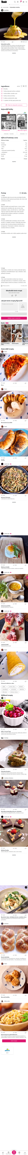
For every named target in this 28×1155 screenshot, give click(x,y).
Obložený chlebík (5, 567)
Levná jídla (5, 7)
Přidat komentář (14, 314)
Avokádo (13, 689)
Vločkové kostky (5, 850)
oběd (3, 686)
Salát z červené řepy (6, 731)
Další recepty (14, 1040)
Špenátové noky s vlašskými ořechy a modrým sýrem (13, 917)
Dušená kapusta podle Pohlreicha (9, 1034)
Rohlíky (3, 460)
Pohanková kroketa (5, 771)
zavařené (5, 689)
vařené (21, 686)
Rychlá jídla (14, 692)
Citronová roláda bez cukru (7, 683)
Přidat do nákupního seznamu (14, 105)
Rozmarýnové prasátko (6, 422)
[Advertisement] (14, 68)
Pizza (2, 385)
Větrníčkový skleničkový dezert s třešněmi (11, 811)
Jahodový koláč (5, 644)
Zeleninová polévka (5, 605)
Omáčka (22, 689)
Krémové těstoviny (5, 497)
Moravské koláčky (5, 997)
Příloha (4, 692)
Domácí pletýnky (5, 957)
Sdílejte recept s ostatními (14, 318)
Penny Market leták (6, 130)
